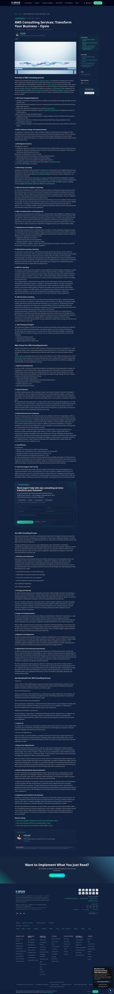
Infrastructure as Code (33, 960)
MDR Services (43, 949)
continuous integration (55, 180)
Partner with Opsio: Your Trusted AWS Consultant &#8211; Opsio (34, 825)
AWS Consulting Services (43, 80)
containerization (26, 182)
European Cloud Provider (27, 922)
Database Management (81, 947)
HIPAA (41, 969)
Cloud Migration (31, 939)
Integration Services (80, 950)
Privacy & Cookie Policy (48, 992)
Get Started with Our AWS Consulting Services (88, 48)
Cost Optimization (20, 956)
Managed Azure (19, 946)
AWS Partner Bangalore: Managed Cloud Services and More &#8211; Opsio (37, 820)
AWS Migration (31, 942)
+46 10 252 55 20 (19, 906)
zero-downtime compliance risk (23, 420)
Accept (95, 991)
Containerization (31, 957)
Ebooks (89, 954)
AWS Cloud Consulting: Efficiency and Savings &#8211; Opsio (33, 823)
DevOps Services (31, 950)
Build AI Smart (55, 961)
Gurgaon (83, 928)
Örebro (57, 928)
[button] (110, 990)
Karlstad (28, 928)
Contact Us (98, 3)
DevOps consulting (25, 88)
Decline (89, 991)
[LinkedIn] (17, 913)
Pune (89, 928)
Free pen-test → (25, 925)
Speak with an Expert (103, 984)
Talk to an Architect (56, 875)
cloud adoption (50, 108)
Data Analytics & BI (80, 955)
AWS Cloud (66, 938)
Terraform (66, 951)
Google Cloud (67, 944)
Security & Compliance (47, 3)
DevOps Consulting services (42, 172)
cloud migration (28, 753)
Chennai (76, 928)
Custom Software (79, 939)
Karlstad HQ (51, 922)
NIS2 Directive (43, 964)
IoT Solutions (55, 954)
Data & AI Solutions (56, 938)
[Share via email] (88, 83)
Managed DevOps (32, 952)
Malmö (51, 928)
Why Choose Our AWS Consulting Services (89, 43)
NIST (41, 966)
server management (53, 303)
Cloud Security (43, 939)
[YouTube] (24, 913)
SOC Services (43, 947)
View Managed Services (103, 986)
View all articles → (27, 841)
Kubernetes (66, 946)
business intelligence (32, 245)
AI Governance (55, 951)
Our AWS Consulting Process (88, 45)
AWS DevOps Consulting (39, 178)
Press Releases (91, 946)
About (76, 3)
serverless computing (63, 90)
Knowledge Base (91, 949)
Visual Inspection (55, 946)
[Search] (84, 3)
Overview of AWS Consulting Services (88, 40)
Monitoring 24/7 (19, 953)
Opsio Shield (42, 974)
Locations (90, 956)
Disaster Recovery (20, 961)
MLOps (53, 944)
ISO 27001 (42, 972)
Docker (65, 949)
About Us (90, 938)
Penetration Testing (44, 952)
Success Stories (91, 944)
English (88, 3)
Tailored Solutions (20, 356)
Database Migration (32, 947)
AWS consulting (52, 84)
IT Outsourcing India (41, 922)
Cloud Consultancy (20, 958)
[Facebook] (20, 913)
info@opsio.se (28, 906)
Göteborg (44, 928)
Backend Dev (78, 944)
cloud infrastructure (54, 162)
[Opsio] (16, 3)
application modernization (51, 110)
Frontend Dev (79, 942)
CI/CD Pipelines (31, 955)
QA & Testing (79, 952)
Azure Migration (31, 944)
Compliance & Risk (44, 959)
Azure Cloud (66, 941)
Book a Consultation (89, 93)
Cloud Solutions (28, 3)
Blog (20, 14)
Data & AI (37, 3)
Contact (89, 959)
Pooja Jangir (23, 33)
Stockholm (36, 928)
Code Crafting (59, 3)
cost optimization (57, 88)
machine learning (37, 90)
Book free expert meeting (26, 522)
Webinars (90, 951)
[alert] (103, 977)
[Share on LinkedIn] (82, 83)
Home (16, 14)
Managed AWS (19, 943)
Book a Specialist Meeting (102, 981)
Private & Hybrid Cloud (21, 951)
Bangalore (68, 928)
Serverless (66, 954)
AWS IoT (36, 276)
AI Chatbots (54, 949)
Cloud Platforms (68, 3)
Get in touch (92, 913)
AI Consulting (55, 941)
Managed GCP (19, 948)
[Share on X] (85, 83)
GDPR (41, 961)
